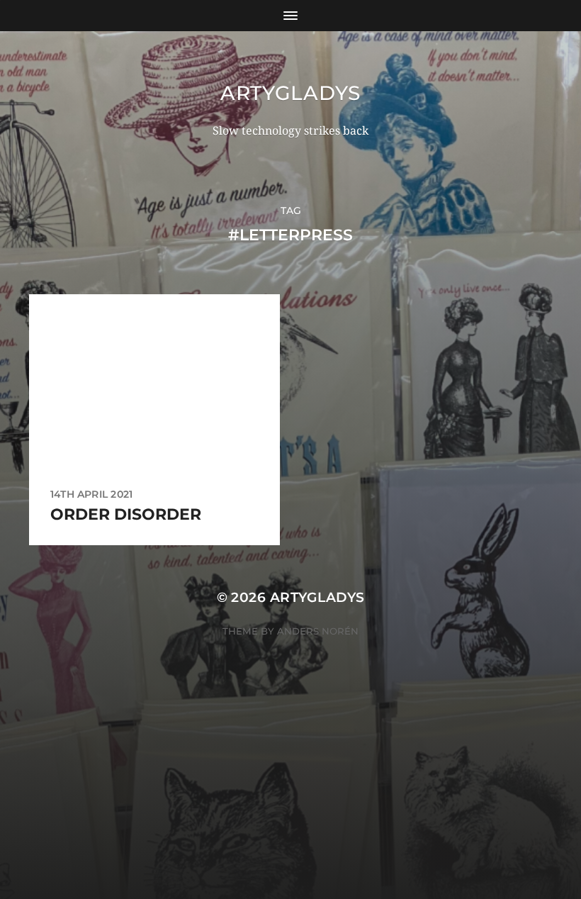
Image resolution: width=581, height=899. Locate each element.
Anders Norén (318, 631)
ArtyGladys (290, 93)
